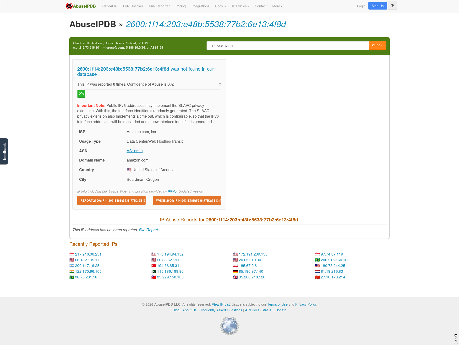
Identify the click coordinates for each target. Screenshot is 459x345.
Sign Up (378, 5)
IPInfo (172, 191)
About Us (189, 309)
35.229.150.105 (170, 277)
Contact (261, 6)
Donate (280, 309)
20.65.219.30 (250, 259)
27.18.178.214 (333, 277)
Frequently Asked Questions (220, 309)
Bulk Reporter (159, 6)
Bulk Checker (133, 6)
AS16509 (135, 150)
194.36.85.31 (168, 265)
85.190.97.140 (251, 271)
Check (377, 45)
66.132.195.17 (87, 259)
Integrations (200, 6)
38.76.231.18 (86, 277)
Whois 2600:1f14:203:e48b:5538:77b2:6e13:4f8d (188, 200)
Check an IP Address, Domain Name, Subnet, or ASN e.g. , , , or (118, 45)
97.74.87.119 (332, 254)
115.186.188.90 (170, 271)
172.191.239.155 (253, 254)
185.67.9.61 (249, 265)
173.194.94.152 (170, 254)
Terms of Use (277, 304)
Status (266, 309)
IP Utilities (239, 6)
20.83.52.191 (168, 259)
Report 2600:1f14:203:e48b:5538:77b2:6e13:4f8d (113, 200)
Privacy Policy (305, 304)
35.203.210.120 (252, 277)
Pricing (180, 6)
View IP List (221, 304)
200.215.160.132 (335, 259)
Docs (219, 6)
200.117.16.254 (88, 265)
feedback (4, 151)
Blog (176, 309)
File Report (148, 229)
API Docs (252, 309)
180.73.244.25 (333, 265)
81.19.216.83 (332, 271)
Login (361, 6)
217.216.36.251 (88, 254)
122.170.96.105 (88, 271)
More (276, 6)
